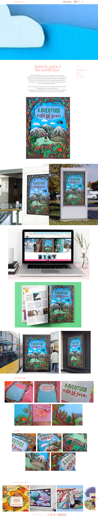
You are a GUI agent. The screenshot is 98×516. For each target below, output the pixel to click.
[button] (82, 2)
